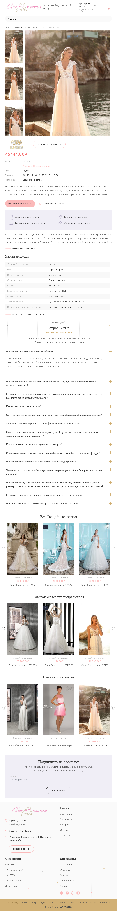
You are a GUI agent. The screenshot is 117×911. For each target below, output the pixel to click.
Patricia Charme (13, 880)
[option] (14, 46)
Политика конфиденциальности (37, 902)
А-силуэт (27, 166)
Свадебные (66, 819)
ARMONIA (10, 864)
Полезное (65, 835)
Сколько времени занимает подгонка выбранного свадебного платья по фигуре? (53, 453)
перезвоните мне (21, 849)
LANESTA (10, 875)
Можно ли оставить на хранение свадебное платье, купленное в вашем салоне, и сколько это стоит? (52, 383)
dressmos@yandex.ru (20, 831)
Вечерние (65, 824)
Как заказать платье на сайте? (23, 406)
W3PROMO (66, 907)
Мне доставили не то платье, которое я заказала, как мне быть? (43, 503)
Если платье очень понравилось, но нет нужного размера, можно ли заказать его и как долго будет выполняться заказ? (54, 395)
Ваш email (13, 776)
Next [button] (113, 547)
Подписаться (58, 790)
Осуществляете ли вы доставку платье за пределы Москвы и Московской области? (54, 415)
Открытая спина (41, 166)
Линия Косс (11, 886)
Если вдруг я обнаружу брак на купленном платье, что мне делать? (44, 495)
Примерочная (67, 880)
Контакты (65, 886)
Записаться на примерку (54, 204)
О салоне (65, 870)
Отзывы (64, 830)
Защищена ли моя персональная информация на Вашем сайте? (43, 423)
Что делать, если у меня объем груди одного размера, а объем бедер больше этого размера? (54, 472)
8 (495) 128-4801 (20, 820)
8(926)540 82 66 (85, 5)
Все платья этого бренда (49, 144)
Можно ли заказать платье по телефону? (29, 351)
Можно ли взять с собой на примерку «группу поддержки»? (41, 461)
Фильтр (12, 19)
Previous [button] (4, 547)
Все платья (66, 814)
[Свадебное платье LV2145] (67, 83)
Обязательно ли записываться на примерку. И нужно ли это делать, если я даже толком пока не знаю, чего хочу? (52, 434)
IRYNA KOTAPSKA (14, 870)
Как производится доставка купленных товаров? (34, 444)
